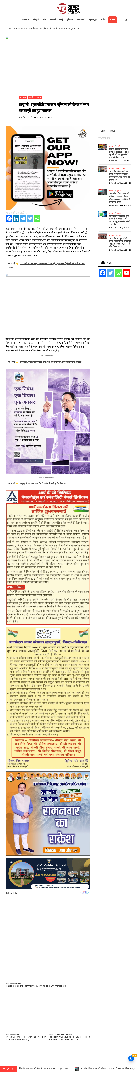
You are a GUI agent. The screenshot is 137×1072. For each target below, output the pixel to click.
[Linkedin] (16, 218)
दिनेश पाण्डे (27, 117)
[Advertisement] (114, 81)
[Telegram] (23, 218)
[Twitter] (30, 218)
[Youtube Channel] (126, 273)
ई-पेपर (112, 19)
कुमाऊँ (31, 97)
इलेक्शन (70, 19)
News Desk (115, 183)
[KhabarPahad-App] (48, 167)
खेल (44, 19)
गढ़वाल (39, 97)
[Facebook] (9, 218)
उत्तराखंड (25, 19)
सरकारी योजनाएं (56, 19)
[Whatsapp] (37, 218)
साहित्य (103, 19)
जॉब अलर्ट (81, 19)
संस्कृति (36, 19)
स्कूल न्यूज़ (93, 19)
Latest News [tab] (107, 131)
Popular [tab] (104, 138)
